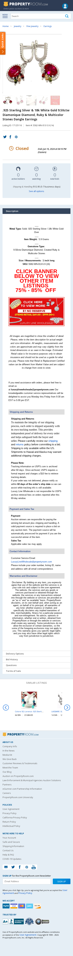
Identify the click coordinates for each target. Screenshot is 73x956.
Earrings (48, 26)
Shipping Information (13, 846)
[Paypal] (6, 906)
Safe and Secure (11, 841)
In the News (9, 750)
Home (6, 26)
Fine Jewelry (32, 26)
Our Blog (7, 771)
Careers (7, 793)
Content (3, 43)
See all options (36, 191)
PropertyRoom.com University (18, 797)
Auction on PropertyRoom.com (18, 776)
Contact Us (8, 850)
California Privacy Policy (15, 817)
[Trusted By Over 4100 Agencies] (30, 921)
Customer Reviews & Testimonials (20, 763)
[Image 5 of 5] (55, 100)
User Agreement (11, 809)
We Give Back (10, 759)
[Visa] (14, 906)
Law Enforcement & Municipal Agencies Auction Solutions (32, 780)
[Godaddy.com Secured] (42, 921)
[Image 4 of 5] (43, 100)
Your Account (9, 837)
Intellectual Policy (11, 825)
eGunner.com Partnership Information (22, 788)
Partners (7, 784)
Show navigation (6, 15)
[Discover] (38, 906)
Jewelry (17, 26)
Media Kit (7, 754)
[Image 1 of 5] (36, 64)
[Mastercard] (22, 906)
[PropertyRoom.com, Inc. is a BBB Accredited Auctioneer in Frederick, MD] (14, 921)
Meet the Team (10, 767)
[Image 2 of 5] (19, 100)
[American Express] (30, 906)
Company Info (10, 746)
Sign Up (61, 881)
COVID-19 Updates (12, 858)
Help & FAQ (8, 854)
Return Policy (9, 821)
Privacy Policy (9, 813)
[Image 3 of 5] (31, 100)
